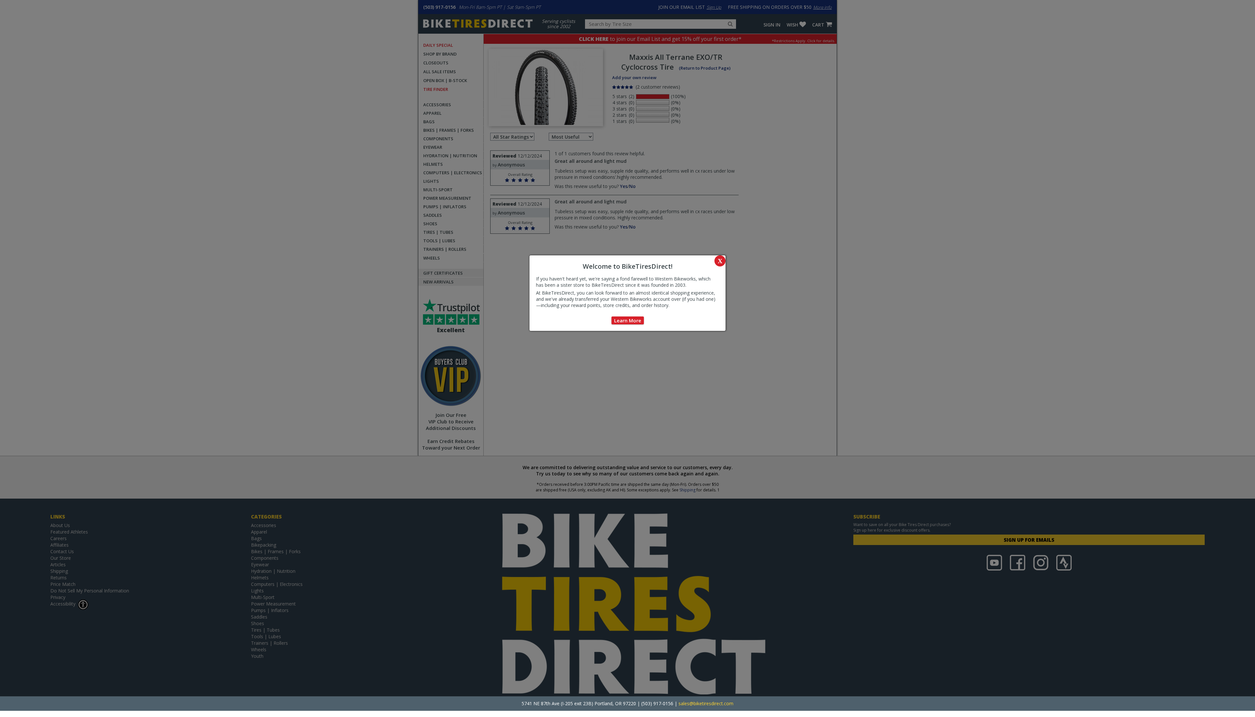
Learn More (627, 320)
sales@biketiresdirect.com (705, 703)
